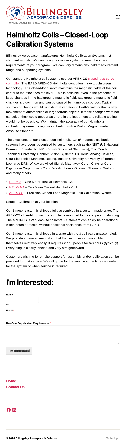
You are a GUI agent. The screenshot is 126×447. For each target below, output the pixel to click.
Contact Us (15, 387)
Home (11, 381)
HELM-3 (15, 181)
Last (44, 304)
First (8, 304)
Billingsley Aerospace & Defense (36, 438)
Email (10, 310)
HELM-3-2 (16, 187)
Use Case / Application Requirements (28, 323)
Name (10, 294)
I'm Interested (19, 350)
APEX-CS (16, 193)
